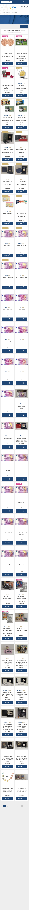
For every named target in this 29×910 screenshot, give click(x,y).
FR (23, 1)
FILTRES (25, 26)
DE (26, 3)
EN (26, 1)
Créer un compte (6, 1)
